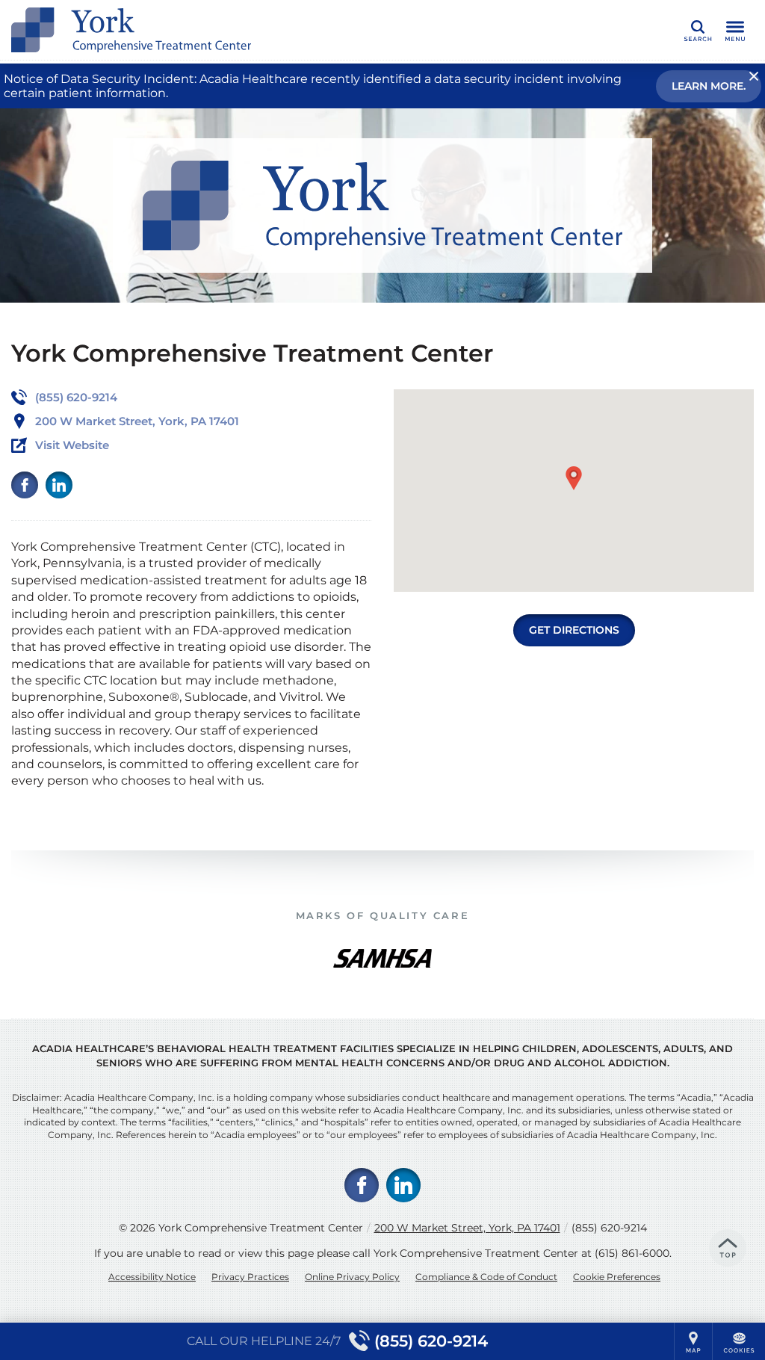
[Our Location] (693, 1341)
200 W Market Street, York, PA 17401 (467, 1227)
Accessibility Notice (152, 1276)
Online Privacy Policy (352, 1276)
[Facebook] (24, 485)
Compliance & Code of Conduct (486, 1276)
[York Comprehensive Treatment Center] (235, 29)
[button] (574, 478)
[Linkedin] (59, 485)
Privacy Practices (250, 1276)
